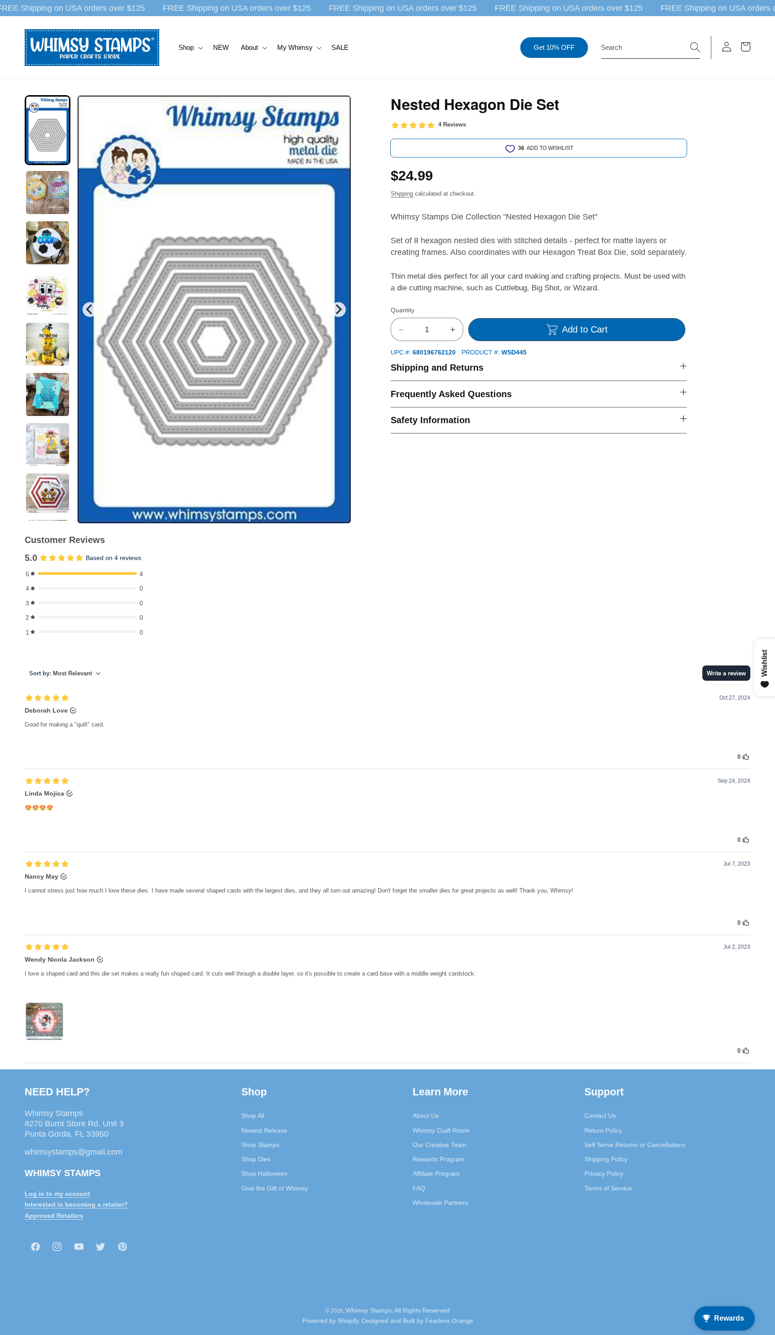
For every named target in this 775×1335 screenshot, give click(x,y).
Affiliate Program (436, 1173)
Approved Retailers (54, 1215)
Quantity (402, 310)
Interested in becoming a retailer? (76, 1204)
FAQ (419, 1187)
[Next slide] (338, 309)
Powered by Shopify (330, 1320)
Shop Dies (255, 1159)
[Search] (695, 47)
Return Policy (603, 1130)
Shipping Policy (605, 1159)
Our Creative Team (439, 1144)
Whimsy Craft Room (441, 1130)
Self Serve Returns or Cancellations (634, 1144)
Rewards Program (438, 1159)
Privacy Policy (603, 1173)
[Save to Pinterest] (339, 108)
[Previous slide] (90, 309)
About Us (426, 1115)
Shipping (402, 193)
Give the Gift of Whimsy (274, 1187)
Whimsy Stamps (369, 1309)
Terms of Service (608, 1187)
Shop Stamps (260, 1144)
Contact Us (600, 1115)
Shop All (252, 1115)
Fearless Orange (449, 1320)
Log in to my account (57, 1193)
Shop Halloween (264, 1173)
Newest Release (264, 1130)
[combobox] (650, 47)
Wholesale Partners (440, 1202)
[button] (190, 47)
